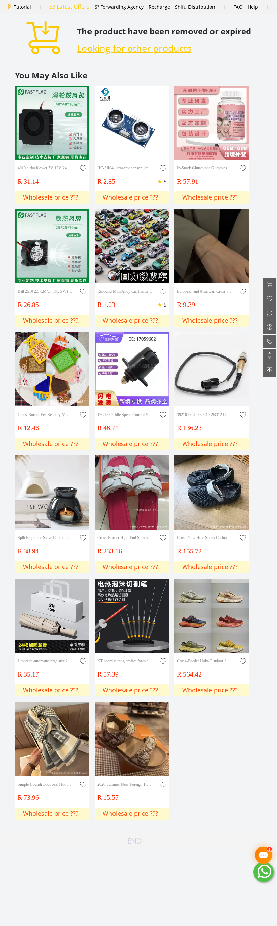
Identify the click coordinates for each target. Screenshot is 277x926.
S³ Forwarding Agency (119, 7)
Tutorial (22, 7)
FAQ (238, 7)
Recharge (159, 7)
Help (253, 7)
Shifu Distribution (195, 7)
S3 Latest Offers (69, 6)
